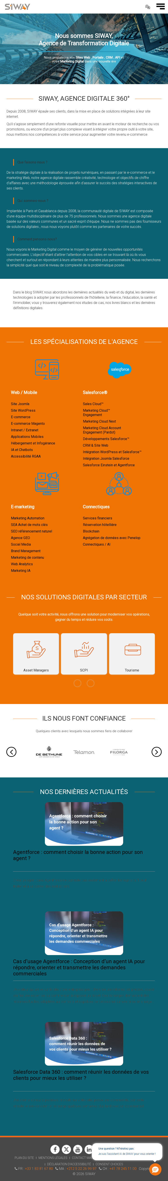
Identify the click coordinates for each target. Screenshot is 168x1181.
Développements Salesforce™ (106, 439)
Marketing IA (20, 571)
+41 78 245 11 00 (122, 1169)
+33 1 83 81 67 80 (39, 1169)
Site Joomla (20, 404)
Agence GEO (20, 538)
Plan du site (24, 1158)
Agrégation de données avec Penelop (111, 538)
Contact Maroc (84, 1158)
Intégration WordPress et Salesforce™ (112, 452)
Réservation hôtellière (100, 525)
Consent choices (109, 1164)
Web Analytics (22, 564)
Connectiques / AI (96, 544)
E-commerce (20, 417)
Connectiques (96, 506)
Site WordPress (23, 410)
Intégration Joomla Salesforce (106, 458)
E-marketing (22, 506)
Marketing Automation (27, 518)
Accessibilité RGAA (26, 456)
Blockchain (91, 531)
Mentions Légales (52, 1158)
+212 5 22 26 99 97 (81, 1169)
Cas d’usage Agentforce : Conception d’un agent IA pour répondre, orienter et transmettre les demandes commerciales (79, 967)
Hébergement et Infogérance (33, 443)
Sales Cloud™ (93, 404)
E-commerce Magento (28, 423)
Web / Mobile (24, 392)
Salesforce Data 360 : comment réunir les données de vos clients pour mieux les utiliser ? (81, 1075)
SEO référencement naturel (31, 531)
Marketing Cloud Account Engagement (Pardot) (102, 430)
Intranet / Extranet (24, 430)
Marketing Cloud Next (99, 421)
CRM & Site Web (95, 445)
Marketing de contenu (27, 557)
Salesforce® (95, 392)
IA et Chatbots (22, 450)
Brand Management (25, 551)
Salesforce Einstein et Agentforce (109, 465)
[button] (155, 1169)
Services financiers (97, 518)
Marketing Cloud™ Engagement (96, 412)
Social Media (21, 544)
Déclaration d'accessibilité (69, 1164)
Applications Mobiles (27, 437)
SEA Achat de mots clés (29, 525)
